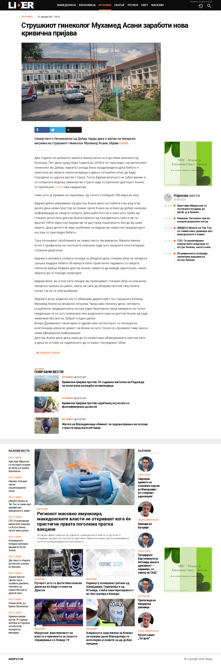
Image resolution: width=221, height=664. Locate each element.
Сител (123, 143)
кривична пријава (49, 352)
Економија (87, 5)
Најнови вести (19, 450)
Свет (144, 5)
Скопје (119, 5)
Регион (133, 5)
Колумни (144, 450)
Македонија (66, 5)
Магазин (157, 5)
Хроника (105, 5)
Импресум (16, 659)
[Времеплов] (200, 5)
